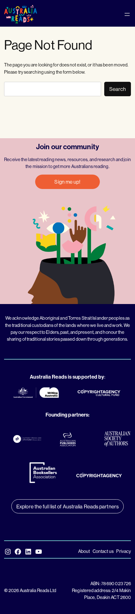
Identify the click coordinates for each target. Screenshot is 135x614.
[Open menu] (127, 14)
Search (117, 89)
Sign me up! (67, 181)
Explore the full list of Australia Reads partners (67, 506)
